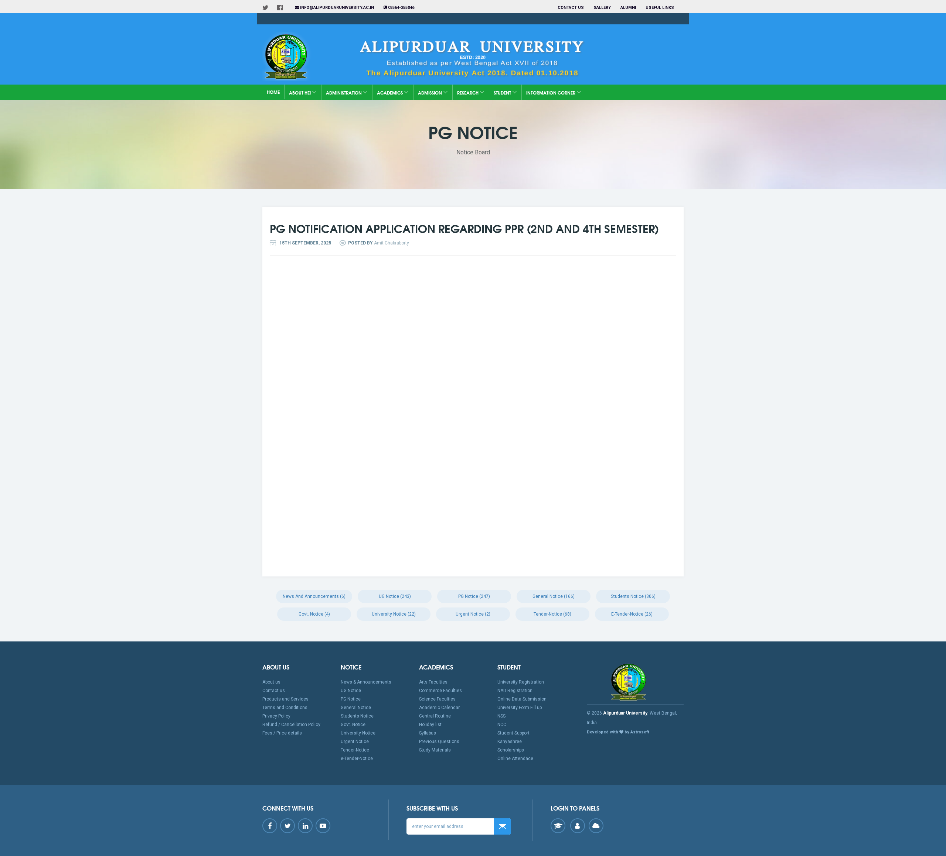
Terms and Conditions (284, 707)
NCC (501, 724)
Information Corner (551, 92)
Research (468, 92)
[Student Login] (558, 825)
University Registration (520, 682)
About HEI (300, 92)
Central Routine (435, 716)
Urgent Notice (355, 741)
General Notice (356, 707)
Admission (430, 92)
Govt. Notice (353, 724)
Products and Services (285, 699)
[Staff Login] (577, 825)
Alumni (628, 7)
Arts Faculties (433, 682)
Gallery (602, 7)
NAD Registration (514, 690)
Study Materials (435, 750)
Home (273, 91)
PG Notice (351, 699)
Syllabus (427, 733)
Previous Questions (439, 741)
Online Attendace (515, 758)
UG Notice (351, 690)
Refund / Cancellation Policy (291, 724)
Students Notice (357, 716)
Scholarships (510, 750)
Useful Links (660, 7)
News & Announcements (366, 682)
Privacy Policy (276, 716)
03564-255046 (400, 7)
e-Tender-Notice (357, 758)
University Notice (358, 733)
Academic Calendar (439, 707)
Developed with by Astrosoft (618, 732)
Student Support (513, 733)
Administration (344, 92)
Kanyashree (509, 741)
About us (271, 682)
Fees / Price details (282, 733)
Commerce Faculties (440, 690)
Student (503, 92)
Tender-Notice (355, 750)
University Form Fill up (519, 707)
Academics (390, 92)
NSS (501, 716)
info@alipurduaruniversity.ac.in (336, 7)
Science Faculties (437, 699)
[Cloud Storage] (596, 825)
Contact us (571, 7)
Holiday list (430, 724)
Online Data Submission (522, 699)
